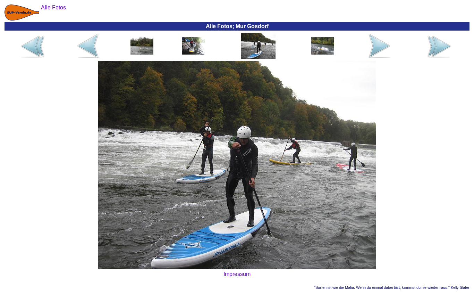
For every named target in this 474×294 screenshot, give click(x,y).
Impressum (237, 274)
